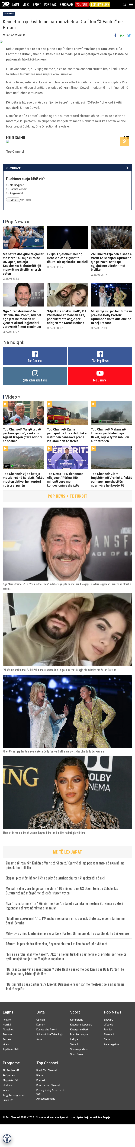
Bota (40, 1012)
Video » (12, 397)
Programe (66, 4)
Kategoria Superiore (81, 1024)
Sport (37, 4)
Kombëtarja (76, 1019)
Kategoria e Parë (79, 1029)
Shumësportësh (79, 1049)
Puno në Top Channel (48, 1085)
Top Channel (35, 360)
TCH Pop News (99, 360)
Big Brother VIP (11, 1070)
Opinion (40, 1019)
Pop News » (17, 221)
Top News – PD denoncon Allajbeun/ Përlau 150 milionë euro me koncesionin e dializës (65, 479)
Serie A (74, 1044)
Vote (13, 199)
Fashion (108, 1029)
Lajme (15, 4)
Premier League (79, 1034)
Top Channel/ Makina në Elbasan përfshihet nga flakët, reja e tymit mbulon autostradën (110, 435)
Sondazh (13, 168)
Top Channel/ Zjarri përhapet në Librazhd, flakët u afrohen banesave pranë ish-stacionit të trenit (67, 435)
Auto (39, 1039)
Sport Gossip (77, 1054)
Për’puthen (9, 1075)
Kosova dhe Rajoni (46, 1029)
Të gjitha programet (14, 1095)
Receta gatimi (111, 1044)
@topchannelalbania (35, 380)
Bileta (39, 1075)
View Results (25, 200)
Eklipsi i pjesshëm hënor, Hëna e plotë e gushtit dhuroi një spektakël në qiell (67, 260)
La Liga (74, 1039)
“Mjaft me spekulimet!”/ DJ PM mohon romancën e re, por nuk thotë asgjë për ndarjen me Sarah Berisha (66, 319)
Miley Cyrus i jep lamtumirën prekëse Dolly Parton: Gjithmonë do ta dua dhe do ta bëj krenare (111, 319)
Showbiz (109, 1019)
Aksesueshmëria (45, 1098)
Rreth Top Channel (46, 1070)
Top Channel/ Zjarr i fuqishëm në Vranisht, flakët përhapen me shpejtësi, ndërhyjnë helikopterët (111, 479)
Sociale (7, 1039)
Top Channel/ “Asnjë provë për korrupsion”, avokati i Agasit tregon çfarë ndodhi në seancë (22, 435)
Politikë (7, 1019)
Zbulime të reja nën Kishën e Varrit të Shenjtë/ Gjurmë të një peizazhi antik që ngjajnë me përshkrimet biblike (111, 264)
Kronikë (7, 1024)
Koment (40, 1024)
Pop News (50, 4)
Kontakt (40, 1080)
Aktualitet (8, 1029)
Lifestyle (108, 1024)
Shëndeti (109, 1034)
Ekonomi (7, 1034)
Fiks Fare (7, 1085)
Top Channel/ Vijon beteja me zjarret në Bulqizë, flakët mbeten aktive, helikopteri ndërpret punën (23, 479)
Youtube (82, 4)
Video (26, 4)
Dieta (107, 1039)
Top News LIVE (100, 4)
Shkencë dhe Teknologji (49, 1034)
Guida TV (8, 1100)
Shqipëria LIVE (10, 1080)
